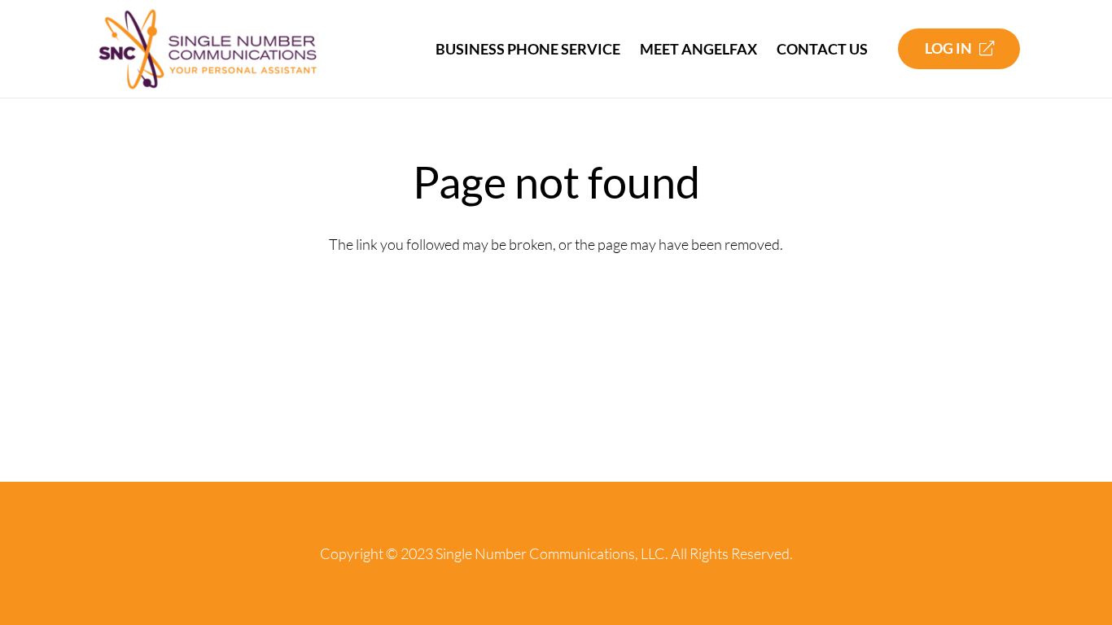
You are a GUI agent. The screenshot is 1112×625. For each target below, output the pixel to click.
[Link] (207, 49)
